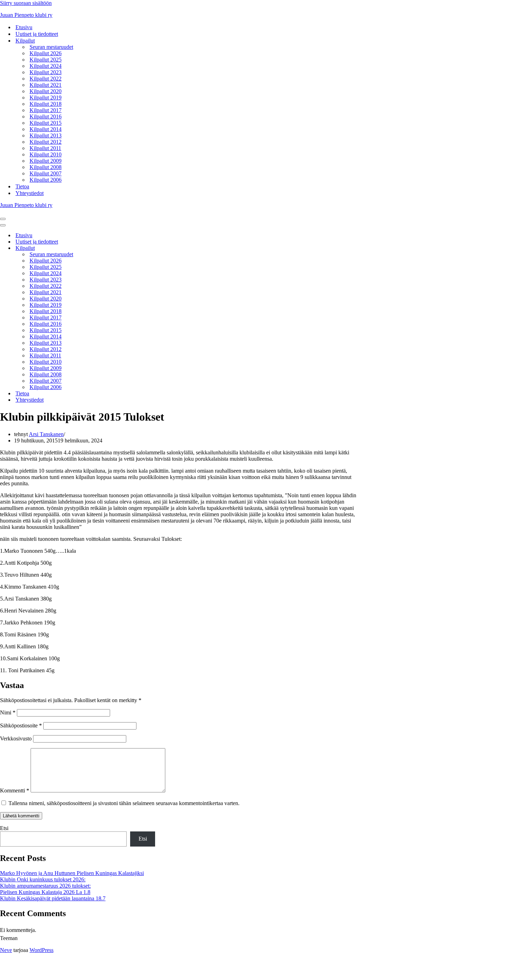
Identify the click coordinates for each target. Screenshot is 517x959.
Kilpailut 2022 (46, 79)
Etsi (4, 828)
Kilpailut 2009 (46, 161)
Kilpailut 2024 (46, 66)
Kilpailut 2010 (46, 154)
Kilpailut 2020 (46, 91)
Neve (6, 950)
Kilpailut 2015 (46, 123)
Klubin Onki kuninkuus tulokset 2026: (42, 879)
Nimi (7, 712)
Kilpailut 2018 (46, 104)
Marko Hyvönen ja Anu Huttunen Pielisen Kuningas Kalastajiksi (72, 873)
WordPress (41, 950)
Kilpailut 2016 (46, 116)
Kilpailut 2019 (46, 98)
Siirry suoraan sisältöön (26, 3)
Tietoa (22, 186)
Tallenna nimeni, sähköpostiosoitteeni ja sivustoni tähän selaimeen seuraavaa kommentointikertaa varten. (124, 803)
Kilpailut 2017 (46, 110)
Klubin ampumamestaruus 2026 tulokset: (45, 886)
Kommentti (14, 790)
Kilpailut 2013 (46, 135)
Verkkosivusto (16, 738)
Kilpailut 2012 (46, 142)
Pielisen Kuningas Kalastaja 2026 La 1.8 (45, 892)
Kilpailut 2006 (46, 180)
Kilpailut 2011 (45, 148)
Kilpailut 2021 (46, 85)
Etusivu (23, 27)
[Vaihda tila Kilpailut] (123, 248)
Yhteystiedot (29, 193)
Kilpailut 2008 (46, 167)
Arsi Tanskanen (46, 434)
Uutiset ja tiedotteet (36, 34)
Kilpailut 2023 (46, 72)
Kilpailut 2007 (46, 173)
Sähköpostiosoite (21, 725)
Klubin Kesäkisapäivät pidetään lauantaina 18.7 (53, 898)
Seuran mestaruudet (51, 47)
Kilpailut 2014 (46, 129)
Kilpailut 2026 (46, 53)
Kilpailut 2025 (46, 60)
